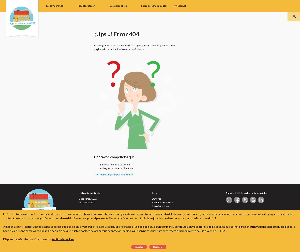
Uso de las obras (118, 6)
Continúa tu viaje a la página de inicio (113, 174)
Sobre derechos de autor (154, 6)
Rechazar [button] (157, 247)
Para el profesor (86, 6)
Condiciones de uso (162, 202)
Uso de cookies (160, 206)
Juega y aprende (54, 6)
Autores (156, 198)
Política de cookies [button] (63, 239)
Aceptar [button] (139, 247)
